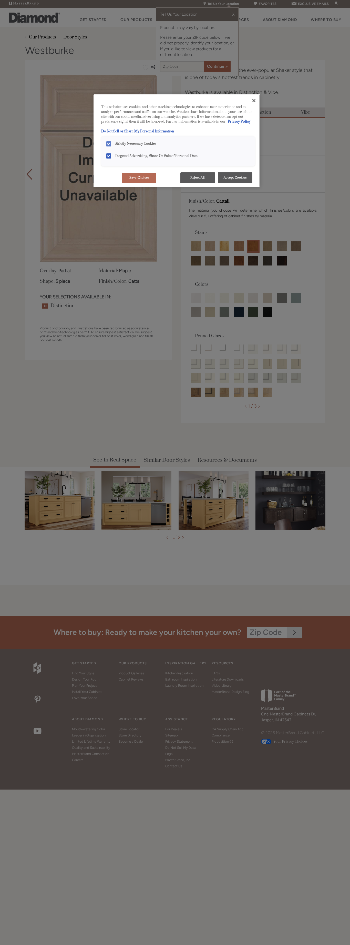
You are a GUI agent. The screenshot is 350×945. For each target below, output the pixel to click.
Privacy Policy (239, 121)
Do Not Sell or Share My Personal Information (137, 131)
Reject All (197, 178)
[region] (177, 140)
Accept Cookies (235, 178)
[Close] (254, 100)
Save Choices (139, 178)
